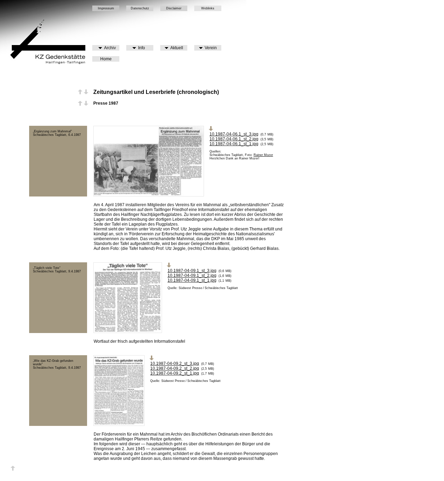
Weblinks (207, 8)
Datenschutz (140, 8)
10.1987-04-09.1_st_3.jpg (192, 270)
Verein (210, 47)
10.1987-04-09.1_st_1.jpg (192, 280)
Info (140, 47)
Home (106, 58)
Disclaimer (173, 8)
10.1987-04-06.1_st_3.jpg (234, 134)
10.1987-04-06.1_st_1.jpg (234, 143)
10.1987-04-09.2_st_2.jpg (174, 368)
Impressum (106, 8)
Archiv (109, 47)
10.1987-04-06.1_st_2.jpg (234, 139)
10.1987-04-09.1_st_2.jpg (192, 275)
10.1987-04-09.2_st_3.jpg (174, 363)
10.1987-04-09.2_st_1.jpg (174, 373)
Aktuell (175, 47)
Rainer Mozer (263, 155)
